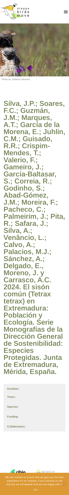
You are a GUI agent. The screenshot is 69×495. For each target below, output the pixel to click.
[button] (66, 12)
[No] (63, 483)
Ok (35, 489)
